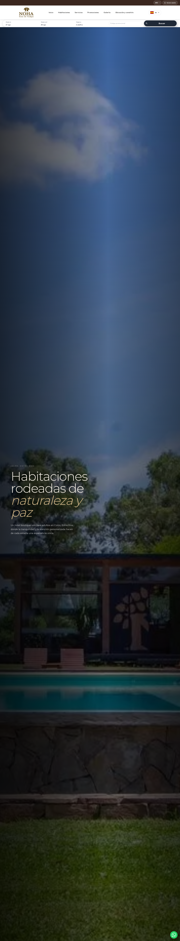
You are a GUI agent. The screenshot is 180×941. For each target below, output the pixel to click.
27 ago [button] (8, 25)
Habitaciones (64, 12)
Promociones (93, 12)
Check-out (44, 22)
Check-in (8, 22)
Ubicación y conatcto (124, 12)
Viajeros (78, 22)
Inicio (51, 12)
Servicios (79, 12)
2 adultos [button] (79, 25)
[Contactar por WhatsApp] (174, 935)
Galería (107, 12)
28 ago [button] (43, 25)
